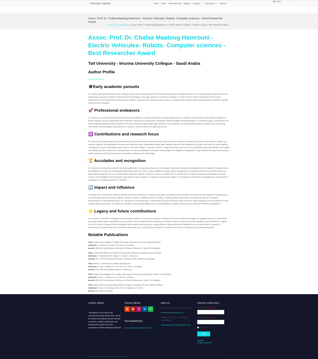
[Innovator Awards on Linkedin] (144, 309)
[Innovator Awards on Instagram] (138, 309)
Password (206, 317)
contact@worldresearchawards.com (176, 325)
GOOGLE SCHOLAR (96, 79)
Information (210, 3)
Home (156, 3)
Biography (125, 25)
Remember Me (205, 327)
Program (196, 3)
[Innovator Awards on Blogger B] (127, 309)
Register (187, 3)
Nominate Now (175, 3)
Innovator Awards (100, 3)
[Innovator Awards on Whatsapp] (150, 309)
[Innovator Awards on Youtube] (133, 309)
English (278, 1)
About (163, 3)
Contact (223, 3)
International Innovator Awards (138, 327)
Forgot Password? (204, 342)
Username (206, 307)
